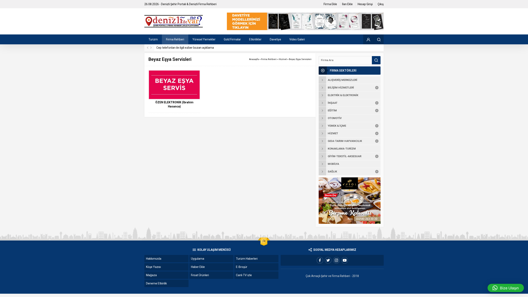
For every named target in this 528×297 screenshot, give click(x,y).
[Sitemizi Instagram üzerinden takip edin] (336, 260)
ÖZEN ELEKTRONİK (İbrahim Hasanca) (174, 104)
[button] (506, 288)
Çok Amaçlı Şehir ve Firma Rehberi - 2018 (332, 276)
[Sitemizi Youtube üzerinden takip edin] (345, 260)
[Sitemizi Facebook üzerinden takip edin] (320, 260)
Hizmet (283, 59)
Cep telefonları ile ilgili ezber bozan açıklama (185, 47)
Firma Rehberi (269, 59)
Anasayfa (254, 59)
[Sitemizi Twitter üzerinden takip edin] (328, 260)
